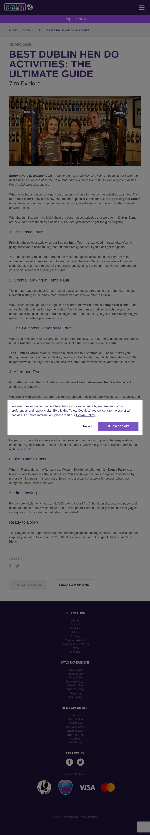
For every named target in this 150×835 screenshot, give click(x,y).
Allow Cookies (118, 426)
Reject (87, 426)
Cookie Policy (85, 415)
